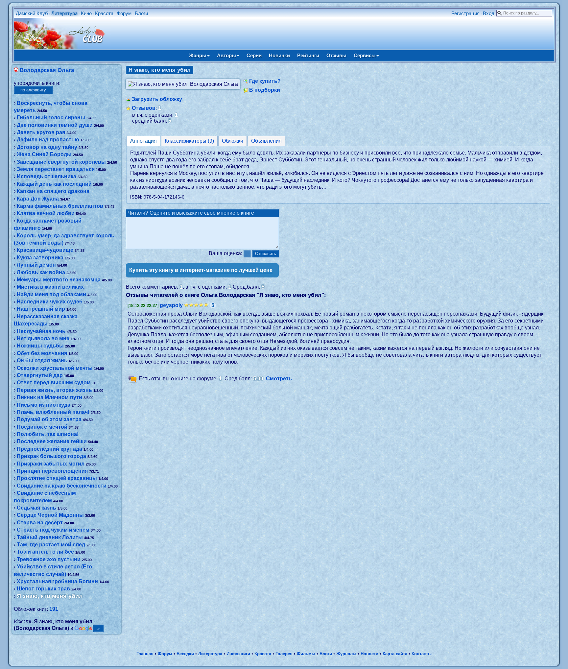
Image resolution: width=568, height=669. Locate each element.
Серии (254, 55)
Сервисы (365, 55)
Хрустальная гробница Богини (57, 581)
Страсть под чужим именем (53, 530)
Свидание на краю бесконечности (61, 486)
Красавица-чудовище (45, 250)
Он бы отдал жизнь (42, 360)
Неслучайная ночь (41, 331)
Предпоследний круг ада (49, 449)
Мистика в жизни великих (50, 287)
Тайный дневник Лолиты (50, 537)
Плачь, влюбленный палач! (53, 412)
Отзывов (143, 108)
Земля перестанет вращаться (56, 169)
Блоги (141, 13)
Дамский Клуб (32, 13)
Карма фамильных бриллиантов (60, 206)
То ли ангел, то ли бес (45, 552)
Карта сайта (395, 653)
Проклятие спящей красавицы (57, 478)
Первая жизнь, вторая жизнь (54, 390)
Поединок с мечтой (42, 427)
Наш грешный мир (41, 309)
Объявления (266, 141)
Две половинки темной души (55, 125)
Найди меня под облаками (51, 294)
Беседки (185, 653)
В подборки (264, 90)
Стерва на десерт (40, 522)
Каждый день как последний (54, 184)
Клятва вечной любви (46, 213)
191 (53, 609)
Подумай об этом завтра (49, 419)
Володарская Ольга (47, 70)
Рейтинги (308, 55)
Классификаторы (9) (189, 141)
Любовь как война (41, 272)
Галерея (284, 653)
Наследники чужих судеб (50, 301)
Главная (145, 653)
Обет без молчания (42, 353)
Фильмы (306, 653)
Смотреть (279, 378)
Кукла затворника (40, 257)
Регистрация (465, 13)
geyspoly (171, 305)
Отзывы (336, 55)
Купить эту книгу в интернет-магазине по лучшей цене (200, 270)
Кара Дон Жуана (38, 199)
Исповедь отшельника (46, 176)
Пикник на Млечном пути (49, 397)
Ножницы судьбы (40, 345)
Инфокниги (238, 653)
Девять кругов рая (41, 132)
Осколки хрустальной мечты (55, 368)
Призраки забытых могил (50, 463)
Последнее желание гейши (52, 441)
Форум (124, 13)
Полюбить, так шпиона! (48, 434)
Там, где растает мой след (51, 544)
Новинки (279, 55)
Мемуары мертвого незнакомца (59, 279)
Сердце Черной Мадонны (50, 515)
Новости (369, 653)
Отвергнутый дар (40, 375)
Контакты (422, 653)
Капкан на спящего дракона (53, 191)
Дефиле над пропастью (48, 139)
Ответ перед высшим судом (54, 382)
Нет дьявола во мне (43, 338)
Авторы (226, 55)
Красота (104, 13)
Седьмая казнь (36, 508)
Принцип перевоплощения (52, 471)
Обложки (232, 141)
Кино (86, 13)
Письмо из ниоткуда (43, 405)
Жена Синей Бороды (44, 154)
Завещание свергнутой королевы (61, 162)
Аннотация (143, 141)
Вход (488, 13)
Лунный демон (36, 265)
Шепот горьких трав (43, 588)
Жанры (197, 55)
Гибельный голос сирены (51, 117)
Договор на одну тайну (47, 147)
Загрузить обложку (157, 99)
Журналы (346, 653)
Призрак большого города (51, 456)
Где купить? (265, 81)
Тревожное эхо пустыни (49, 559)
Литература (64, 13)
